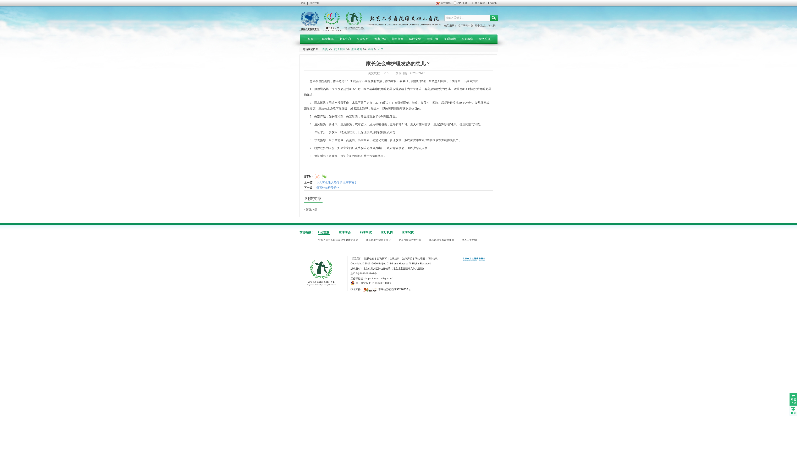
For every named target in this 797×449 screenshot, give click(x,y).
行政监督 (324, 232)
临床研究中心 (465, 25)
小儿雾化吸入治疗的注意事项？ (336, 182)
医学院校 (408, 232)
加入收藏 (480, 3)
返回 (793, 399)
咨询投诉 (382, 258)
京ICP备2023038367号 (364, 273)
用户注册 (314, 3)
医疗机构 (387, 232)
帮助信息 (433, 258)
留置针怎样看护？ (328, 187)
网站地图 (420, 258)
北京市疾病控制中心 (410, 239)
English (492, 3)
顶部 (793, 410)
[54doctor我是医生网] (370, 289)
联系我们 (357, 258)
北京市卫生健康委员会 (378, 239)
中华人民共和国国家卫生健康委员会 (338, 239)
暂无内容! (312, 209)
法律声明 (407, 258)
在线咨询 (395, 258)
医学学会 (345, 232)
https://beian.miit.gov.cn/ (378, 278)
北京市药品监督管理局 (441, 239)
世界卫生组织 (469, 239)
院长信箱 (369, 258)
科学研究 (366, 232)
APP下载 (462, 3)
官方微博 (446, 3)
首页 (325, 49)
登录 (303, 3)
